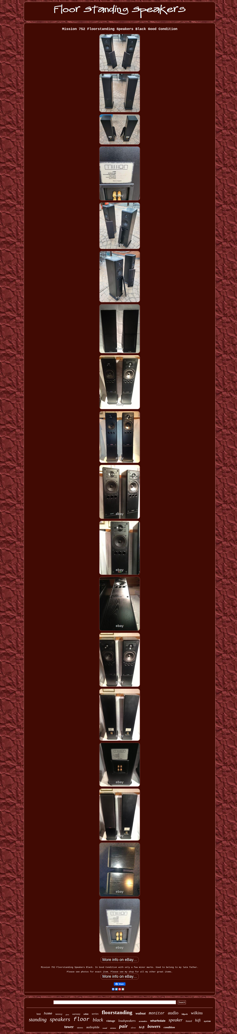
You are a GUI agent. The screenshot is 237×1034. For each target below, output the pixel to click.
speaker (176, 1019)
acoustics (143, 1021)
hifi (198, 1020)
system (207, 1021)
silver (133, 1027)
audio (173, 1012)
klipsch (185, 1014)
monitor (157, 1013)
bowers (154, 1026)
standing (38, 1019)
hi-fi (141, 1027)
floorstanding (117, 1012)
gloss (67, 1014)
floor (81, 1019)
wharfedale (157, 1020)
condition (169, 1027)
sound (105, 1028)
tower (69, 1027)
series (95, 1013)
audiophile (92, 1027)
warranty (76, 1014)
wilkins (197, 1013)
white (86, 1014)
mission (113, 1028)
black (98, 1019)
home (48, 1013)
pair (123, 1026)
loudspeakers (127, 1020)
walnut (141, 1013)
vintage (110, 1020)
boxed (189, 1021)
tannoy (58, 1014)
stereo (80, 1027)
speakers (60, 1019)
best (39, 1014)
